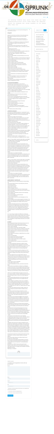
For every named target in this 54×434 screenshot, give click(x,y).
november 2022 (38, 82)
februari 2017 (38, 135)
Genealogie (29, 21)
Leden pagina (27, 23)
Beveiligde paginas (18, 23)
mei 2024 (37, 73)
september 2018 (38, 123)
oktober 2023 (38, 76)
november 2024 (38, 72)
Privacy (14, 23)
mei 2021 (37, 103)
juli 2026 (37, 55)
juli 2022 (37, 85)
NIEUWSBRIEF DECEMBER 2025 (40, 39)
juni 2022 (37, 87)
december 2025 (38, 58)
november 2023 (38, 75)
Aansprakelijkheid (32, 23)
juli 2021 (37, 100)
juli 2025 (37, 63)
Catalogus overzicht (42, 21)
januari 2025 (37, 69)
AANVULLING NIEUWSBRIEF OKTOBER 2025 (40, 42)
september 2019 (38, 112)
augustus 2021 (38, 99)
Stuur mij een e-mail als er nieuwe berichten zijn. (15, 392)
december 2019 (38, 111)
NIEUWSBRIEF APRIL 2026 (39, 38)
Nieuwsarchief (10, 23)
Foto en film (24, 21)
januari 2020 (37, 109)
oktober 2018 (38, 121)
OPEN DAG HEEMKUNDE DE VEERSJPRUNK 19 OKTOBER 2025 (40, 44)
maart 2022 (37, 90)
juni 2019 (37, 115)
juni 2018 (37, 126)
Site (8, 384)
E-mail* (9, 380)
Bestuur (23, 23)
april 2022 (37, 88)
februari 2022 (38, 91)
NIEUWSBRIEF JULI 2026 (39, 36)
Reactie (9, 365)
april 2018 (37, 129)
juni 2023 (37, 78)
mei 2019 (37, 117)
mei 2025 (37, 66)
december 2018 (38, 118)
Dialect (38, 21)
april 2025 (37, 67)
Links (37, 23)
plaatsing (9, 24)
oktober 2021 (38, 96)
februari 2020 (38, 108)
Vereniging (13, 24)
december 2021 (38, 93)
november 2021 (38, 94)
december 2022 (38, 81)
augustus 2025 (38, 61)
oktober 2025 (38, 60)
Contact (17, 24)
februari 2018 (38, 132)
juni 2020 (37, 105)
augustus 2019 (38, 114)
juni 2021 (37, 102)
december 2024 (38, 70)
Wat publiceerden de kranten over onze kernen (15, 21)
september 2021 (38, 97)
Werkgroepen (34, 21)
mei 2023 (37, 79)
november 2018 (38, 120)
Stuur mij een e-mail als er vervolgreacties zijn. (15, 391)
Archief (40, 23)
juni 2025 (37, 64)
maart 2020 (37, 106)
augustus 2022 (38, 84)
